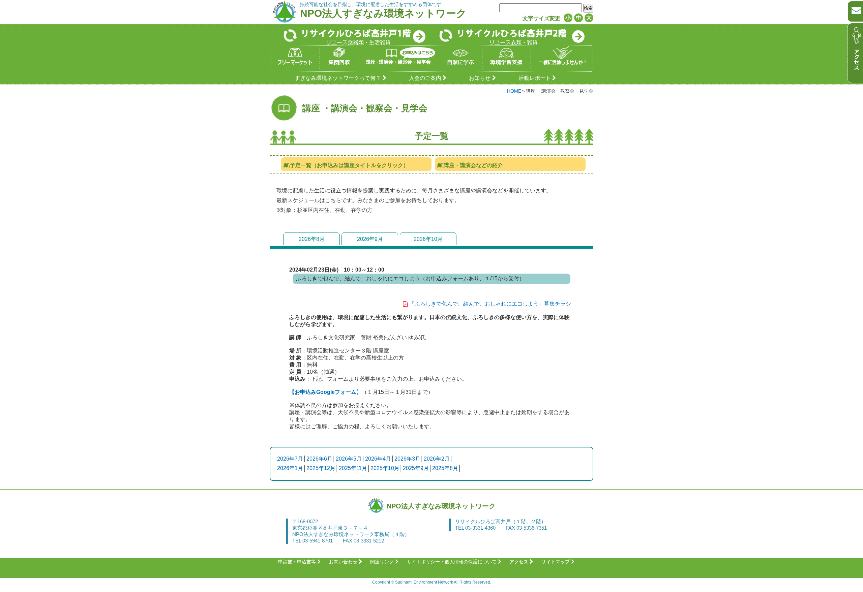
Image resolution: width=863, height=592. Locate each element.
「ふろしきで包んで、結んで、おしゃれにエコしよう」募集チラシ (490, 304)
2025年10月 (384, 468)
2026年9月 (370, 239)
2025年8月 (445, 468)
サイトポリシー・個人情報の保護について (452, 561)
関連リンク (382, 561)
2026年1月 (290, 468)
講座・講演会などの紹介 (473, 165)
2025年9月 (416, 468)
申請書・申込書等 (297, 561)
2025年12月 (320, 468)
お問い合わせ (343, 561)
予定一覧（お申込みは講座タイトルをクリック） (349, 165)
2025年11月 (353, 468)
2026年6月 (319, 459)
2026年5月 (349, 459)
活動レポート (534, 78)
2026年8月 (312, 239)
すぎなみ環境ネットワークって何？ (338, 78)
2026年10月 (428, 239)
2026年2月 (437, 459)
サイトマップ (555, 561)
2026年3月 (407, 459)
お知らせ (479, 78)
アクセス (518, 561)
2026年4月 (378, 459)
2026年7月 (290, 459)
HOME (514, 91)
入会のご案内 (425, 78)
